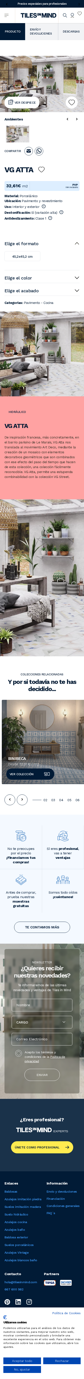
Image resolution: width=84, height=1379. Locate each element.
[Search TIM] (65, 15)
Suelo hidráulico (16, 1214)
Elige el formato (21, 243)
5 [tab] (70, 800)
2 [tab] (46, 800)
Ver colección (21, 774)
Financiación (56, 1198)
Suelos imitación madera (22, 1207)
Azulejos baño (14, 1229)
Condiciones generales (63, 1206)
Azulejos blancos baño (20, 1260)
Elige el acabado (21, 290)
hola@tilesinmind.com (20, 1282)
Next (78, 4)
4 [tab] (62, 800)
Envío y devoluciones (62, 1191)
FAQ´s (51, 1213)
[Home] (38, 15)
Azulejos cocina (15, 1222)
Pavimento (32, 303)
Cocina (48, 303)
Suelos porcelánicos (19, 1245)
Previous (5, 4)
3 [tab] (54, 800)
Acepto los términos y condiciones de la (45, 1056)
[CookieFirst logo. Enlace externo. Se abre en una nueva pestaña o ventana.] (5, 1317)
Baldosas (10, 1191)
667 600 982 (13, 1289)
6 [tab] (79, 800)
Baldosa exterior (16, 1237)
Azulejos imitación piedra (22, 1199)
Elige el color (18, 278)
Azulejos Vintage (16, 1252)
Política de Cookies (66, 1313)
